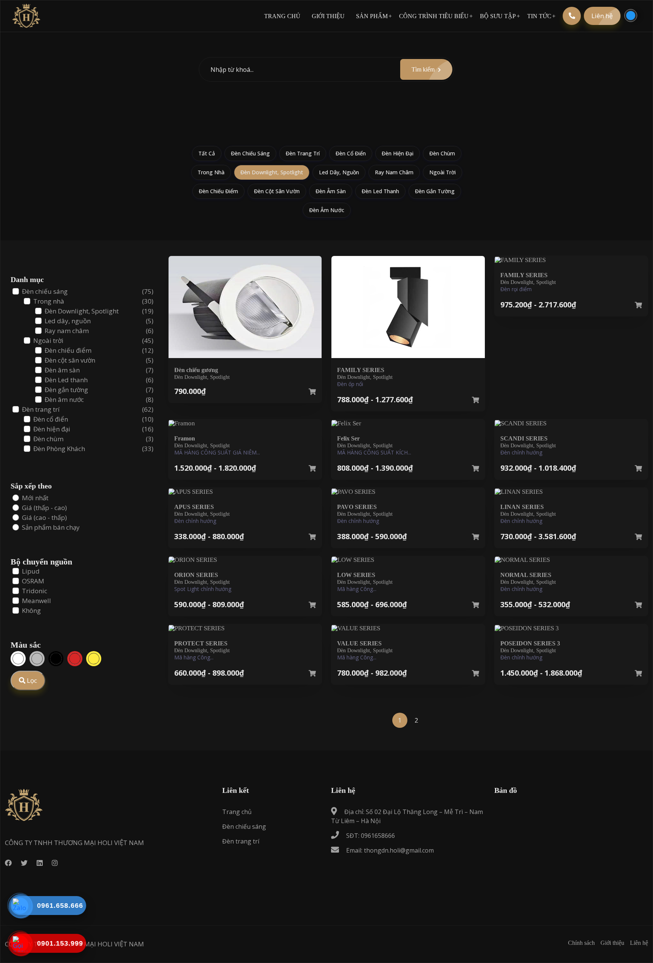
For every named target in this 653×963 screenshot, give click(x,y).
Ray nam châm (394, 172)
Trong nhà (211, 172)
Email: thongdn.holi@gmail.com (389, 850)
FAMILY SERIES (360, 370)
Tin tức (539, 16)
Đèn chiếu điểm (218, 191)
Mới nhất (35, 498)
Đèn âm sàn (331, 191)
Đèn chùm (442, 153)
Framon (184, 438)
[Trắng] (18, 658)
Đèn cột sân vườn (277, 191)
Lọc (31, 680)
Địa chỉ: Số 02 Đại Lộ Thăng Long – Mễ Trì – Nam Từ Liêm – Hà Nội (407, 816)
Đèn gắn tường (435, 191)
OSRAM (33, 581)
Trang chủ (282, 16)
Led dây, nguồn (339, 172)
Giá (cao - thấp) (44, 517)
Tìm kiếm (424, 69)
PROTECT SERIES (200, 643)
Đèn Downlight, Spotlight (271, 172)
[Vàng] (93, 658)
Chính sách (581, 943)
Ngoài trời (442, 172)
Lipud (31, 571)
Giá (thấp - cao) (44, 507)
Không (31, 610)
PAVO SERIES (357, 507)
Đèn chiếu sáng (250, 153)
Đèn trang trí (303, 153)
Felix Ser (348, 438)
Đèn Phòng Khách (59, 448)
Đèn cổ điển (351, 153)
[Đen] (55, 658)
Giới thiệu (328, 16)
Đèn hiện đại (397, 153)
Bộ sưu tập (498, 16)
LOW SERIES (356, 575)
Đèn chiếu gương (196, 370)
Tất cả (206, 153)
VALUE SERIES (359, 643)
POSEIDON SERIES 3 (530, 643)
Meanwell (36, 600)
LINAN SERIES (522, 507)
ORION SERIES (196, 575)
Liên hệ (602, 15)
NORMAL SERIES (525, 575)
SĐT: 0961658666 (370, 835)
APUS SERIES (194, 507)
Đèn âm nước (326, 210)
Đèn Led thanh (380, 191)
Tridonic (34, 591)
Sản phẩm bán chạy (51, 527)
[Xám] (37, 658)
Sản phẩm (372, 16)
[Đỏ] (74, 658)
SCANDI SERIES (524, 438)
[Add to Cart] (312, 391)
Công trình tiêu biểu (434, 16)
